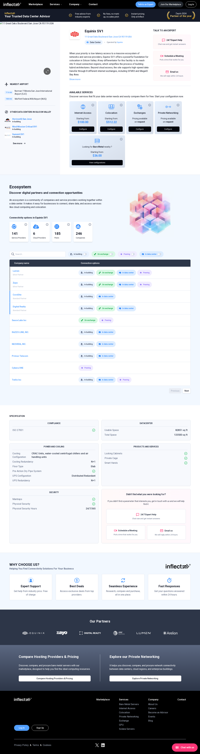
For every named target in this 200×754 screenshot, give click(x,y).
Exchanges (140, 113)
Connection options (90, 263)
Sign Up (40, 728)
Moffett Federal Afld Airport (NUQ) (31, 99)
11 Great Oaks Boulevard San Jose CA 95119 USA (108, 37)
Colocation (111, 113)
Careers (152, 708)
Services (55, 4)
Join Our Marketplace (170, 4)
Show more (74, 79)
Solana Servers (127, 729)
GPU (121, 724)
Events (151, 716)
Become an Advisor (158, 712)
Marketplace (36, 4)
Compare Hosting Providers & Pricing (54, 678)
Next (186, 391)
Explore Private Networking (145, 678)
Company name (21, 263)
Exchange (124, 720)
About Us (153, 704)
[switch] (85, 254)
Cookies (47, 745)
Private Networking (168, 113)
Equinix (120, 42)
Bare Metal (98, 147)
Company (74, 4)
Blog (150, 720)
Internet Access (83, 113)
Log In (191, 4)
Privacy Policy (21, 745)
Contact (93, 4)
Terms (36, 745)
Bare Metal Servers (129, 704)
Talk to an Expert (145, 4)
